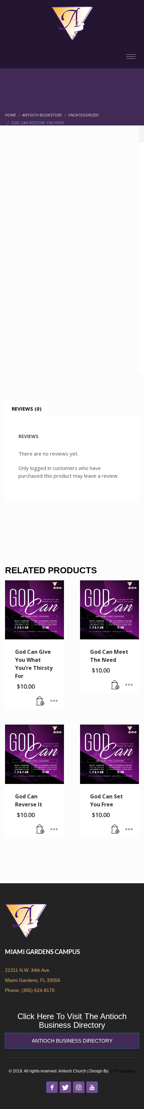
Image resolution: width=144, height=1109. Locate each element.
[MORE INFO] (54, 701)
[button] (40, 701)
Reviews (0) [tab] (27, 408)
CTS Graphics (123, 1071)
